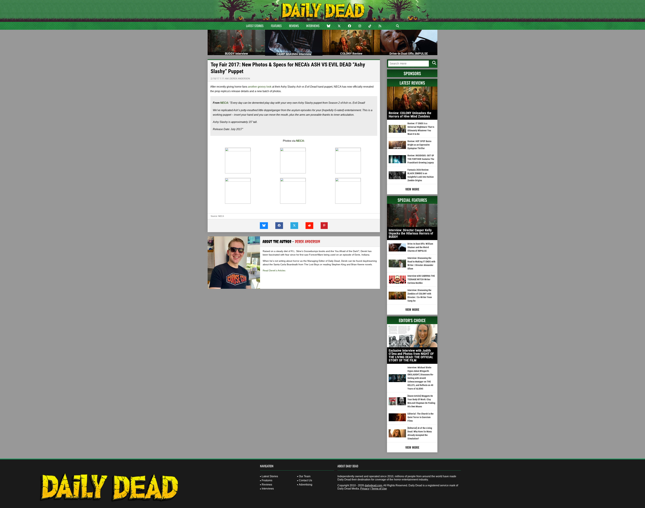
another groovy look (259, 86)
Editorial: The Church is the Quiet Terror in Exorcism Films (420, 417)
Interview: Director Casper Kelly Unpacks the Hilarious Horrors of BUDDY (411, 233)
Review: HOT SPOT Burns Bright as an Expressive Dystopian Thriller (419, 145)
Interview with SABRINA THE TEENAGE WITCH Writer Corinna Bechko (421, 279)
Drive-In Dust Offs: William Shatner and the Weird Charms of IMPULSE (420, 247)
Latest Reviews (412, 83)
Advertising (305, 484)
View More (412, 189)
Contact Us (305, 480)
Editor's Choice (412, 320)
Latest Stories (255, 26)
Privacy (364, 488)
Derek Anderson (240, 78)
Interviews (312, 26)
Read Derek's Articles (274, 270)
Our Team (304, 476)
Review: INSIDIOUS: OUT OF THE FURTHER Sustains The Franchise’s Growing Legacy (420, 159)
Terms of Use (379, 488)
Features (276, 26)
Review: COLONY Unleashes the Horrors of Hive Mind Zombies (410, 114)
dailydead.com (373, 485)
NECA (224, 102)
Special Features (412, 200)
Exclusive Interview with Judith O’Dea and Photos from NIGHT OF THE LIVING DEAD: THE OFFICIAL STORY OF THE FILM (411, 355)
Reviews (294, 26)
